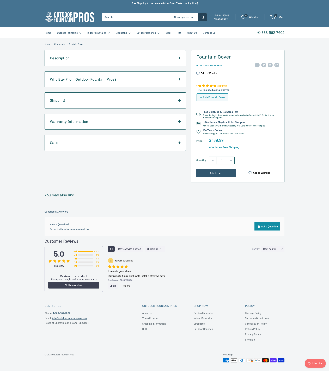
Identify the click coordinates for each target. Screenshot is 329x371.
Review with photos (129, 248)
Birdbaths (121, 32)
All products (59, 44)
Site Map (250, 339)
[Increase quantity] (230, 160)
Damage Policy (253, 313)
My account (221, 19)
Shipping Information (154, 323)
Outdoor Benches (146, 32)
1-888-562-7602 (61, 313)
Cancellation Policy (256, 323)
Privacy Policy (253, 334)
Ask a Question (269, 226)
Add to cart (216, 173)
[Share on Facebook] (257, 64)
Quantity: (201, 160)
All (111, 248)
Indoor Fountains (96, 32)
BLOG (145, 328)
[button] (272, 17)
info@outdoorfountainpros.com (69, 317)
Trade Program (150, 318)
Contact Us (209, 32)
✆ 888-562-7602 (270, 32)
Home (48, 32)
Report (126, 285)
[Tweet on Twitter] (270, 64)
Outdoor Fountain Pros (209, 65)
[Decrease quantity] (212, 160)
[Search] (202, 17)
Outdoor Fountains (67, 32)
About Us (192, 32)
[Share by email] (276, 64)
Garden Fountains (203, 313)
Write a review (73, 285)
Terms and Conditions (257, 318)
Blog (168, 32)
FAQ (178, 32)
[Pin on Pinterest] (263, 64)
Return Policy (252, 328)
